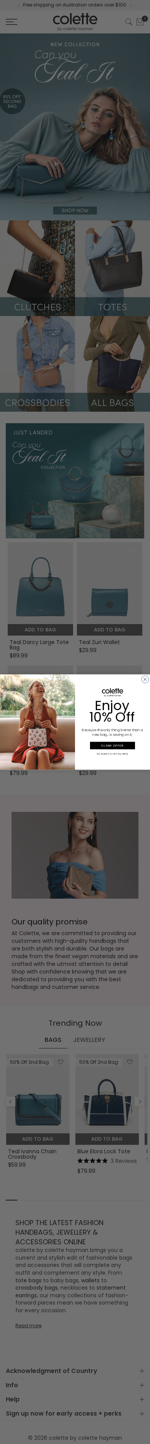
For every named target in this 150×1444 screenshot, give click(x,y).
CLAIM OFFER (112, 746)
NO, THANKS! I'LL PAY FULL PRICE (112, 754)
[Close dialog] (145, 679)
